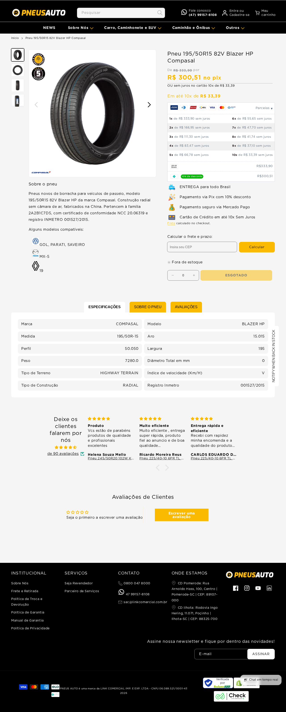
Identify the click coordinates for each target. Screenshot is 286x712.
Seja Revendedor (79, 583)
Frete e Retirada (24, 591)
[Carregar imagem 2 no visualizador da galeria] (17, 70)
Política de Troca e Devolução (26, 602)
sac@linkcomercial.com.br (144, 602)
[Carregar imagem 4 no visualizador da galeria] (17, 100)
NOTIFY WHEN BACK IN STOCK (273, 356)
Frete (171, 223)
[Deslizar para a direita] (149, 105)
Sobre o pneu (148, 307)
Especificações (104, 307)
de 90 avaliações (63, 454)
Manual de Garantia (27, 620)
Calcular (257, 247)
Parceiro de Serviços (82, 591)
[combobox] (121, 13)
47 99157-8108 (137, 594)
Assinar (261, 654)
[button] (79, 28)
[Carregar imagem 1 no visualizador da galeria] (17, 54)
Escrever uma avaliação (181, 515)
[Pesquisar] (160, 13)
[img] (65, 447)
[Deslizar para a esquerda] (36, 105)
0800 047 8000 (136, 583)
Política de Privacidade (30, 628)
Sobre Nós (19, 583)
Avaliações (186, 307)
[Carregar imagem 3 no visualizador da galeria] (17, 85)
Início (15, 38)
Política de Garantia (27, 612)
